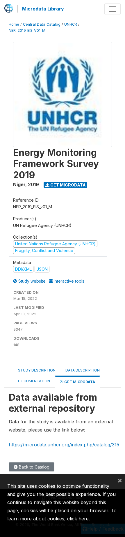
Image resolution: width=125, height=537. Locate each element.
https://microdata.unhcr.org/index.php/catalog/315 (64, 445)
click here (78, 519)
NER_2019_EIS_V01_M (27, 30)
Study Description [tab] (37, 370)
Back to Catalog (33, 466)
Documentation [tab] (34, 381)
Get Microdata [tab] (79, 382)
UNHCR (70, 24)
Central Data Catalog (41, 24)
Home (14, 24)
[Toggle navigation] (112, 9)
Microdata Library (43, 9)
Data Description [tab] (82, 370)
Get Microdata (67, 184)
